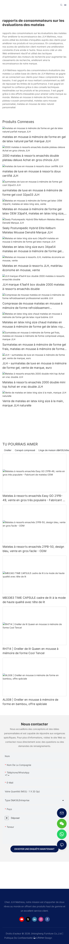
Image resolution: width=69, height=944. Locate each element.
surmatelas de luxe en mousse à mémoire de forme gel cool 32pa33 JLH (32, 192)
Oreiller (7, 450)
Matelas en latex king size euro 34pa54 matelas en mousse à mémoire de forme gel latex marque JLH (31, 249)
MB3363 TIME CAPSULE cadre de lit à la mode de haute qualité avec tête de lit (34, 600)
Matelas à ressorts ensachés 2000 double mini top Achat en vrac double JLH (33, 384)
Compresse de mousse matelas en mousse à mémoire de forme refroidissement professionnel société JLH (32, 306)
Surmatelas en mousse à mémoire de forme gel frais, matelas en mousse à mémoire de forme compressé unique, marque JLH (34, 347)
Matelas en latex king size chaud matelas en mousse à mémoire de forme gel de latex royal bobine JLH (33, 325)
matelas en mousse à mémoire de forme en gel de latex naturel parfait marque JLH (34, 139)
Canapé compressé (25, 450)
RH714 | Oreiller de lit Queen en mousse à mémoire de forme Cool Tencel (30, 651)
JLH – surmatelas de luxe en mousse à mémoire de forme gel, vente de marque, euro (34, 365)
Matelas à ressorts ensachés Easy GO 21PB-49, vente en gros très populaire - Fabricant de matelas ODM (34, 498)
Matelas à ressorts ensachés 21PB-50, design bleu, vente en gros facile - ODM (33, 549)
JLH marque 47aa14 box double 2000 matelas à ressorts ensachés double (33, 287)
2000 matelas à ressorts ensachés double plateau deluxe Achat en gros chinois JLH (30, 158)
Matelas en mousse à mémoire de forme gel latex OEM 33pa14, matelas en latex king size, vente (33, 211)
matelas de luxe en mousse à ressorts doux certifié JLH (31, 173)
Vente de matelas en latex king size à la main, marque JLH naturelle (33, 403)
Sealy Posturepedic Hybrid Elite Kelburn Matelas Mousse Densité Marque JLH (29, 230)
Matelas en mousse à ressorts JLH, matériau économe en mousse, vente (32, 268)
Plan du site (59, 937)
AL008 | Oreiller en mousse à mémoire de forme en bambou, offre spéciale (30, 702)
